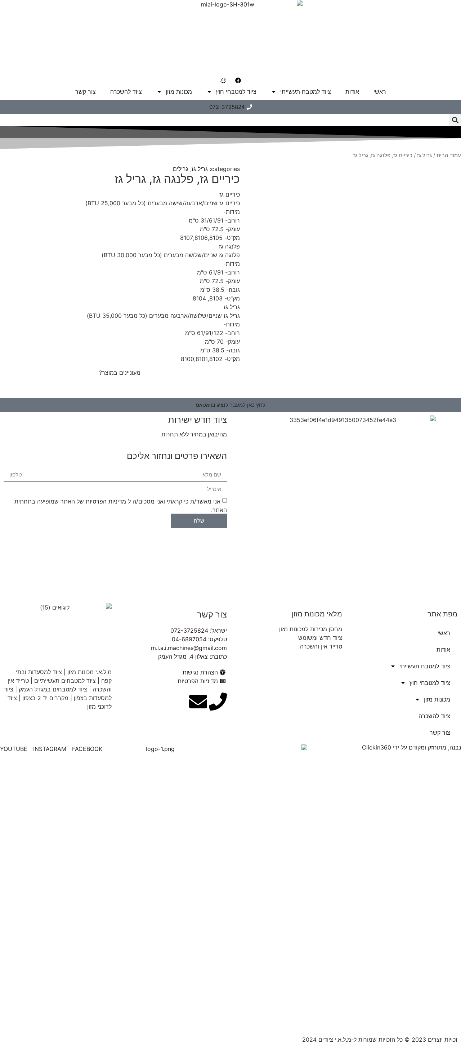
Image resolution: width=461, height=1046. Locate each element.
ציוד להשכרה (126, 91)
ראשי (379, 91)
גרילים (180, 168)
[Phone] (218, 702)
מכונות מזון (179, 91)
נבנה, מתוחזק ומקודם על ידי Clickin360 (411, 747)
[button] (455, 120)
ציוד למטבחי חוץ (236, 91)
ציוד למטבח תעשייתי (305, 91)
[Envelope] (198, 702)
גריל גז (424, 155)
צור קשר (85, 91)
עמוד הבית (449, 155)
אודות (352, 91)
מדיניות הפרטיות (106, 501)
